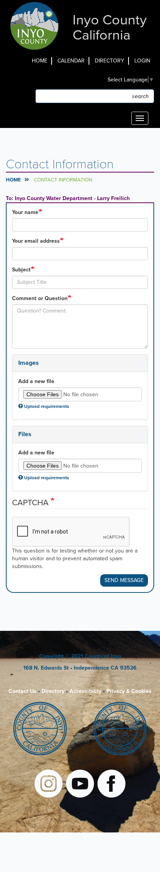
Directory (109, 60)
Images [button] (28, 363)
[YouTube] (80, 785)
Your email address (36, 241)
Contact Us (23, 691)
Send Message (124, 580)
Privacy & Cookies (128, 691)
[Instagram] (49, 785)
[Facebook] (111, 785)
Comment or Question (40, 298)
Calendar (71, 60)
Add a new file (36, 381)
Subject (21, 269)
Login (142, 60)
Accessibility (85, 691)
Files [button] (24, 434)
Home (39, 60)
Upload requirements (46, 406)
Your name (25, 212)
